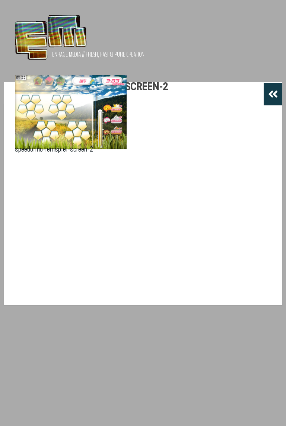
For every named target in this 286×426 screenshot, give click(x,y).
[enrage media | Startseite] (50, 41)
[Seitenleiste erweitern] (273, 94)
